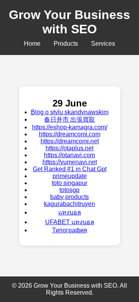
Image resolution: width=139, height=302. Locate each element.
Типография (69, 230)
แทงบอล (69, 212)
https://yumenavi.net (69, 162)
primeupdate (70, 176)
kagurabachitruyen (69, 204)
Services (103, 43)
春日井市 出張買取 (69, 119)
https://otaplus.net (69, 148)
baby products (69, 197)
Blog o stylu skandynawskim (69, 112)
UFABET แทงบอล (69, 222)
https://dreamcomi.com (69, 134)
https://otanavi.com (69, 155)
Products (66, 43)
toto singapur (69, 183)
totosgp (69, 190)
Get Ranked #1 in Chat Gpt (70, 169)
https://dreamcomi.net (70, 141)
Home (32, 43)
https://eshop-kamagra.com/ (69, 127)
